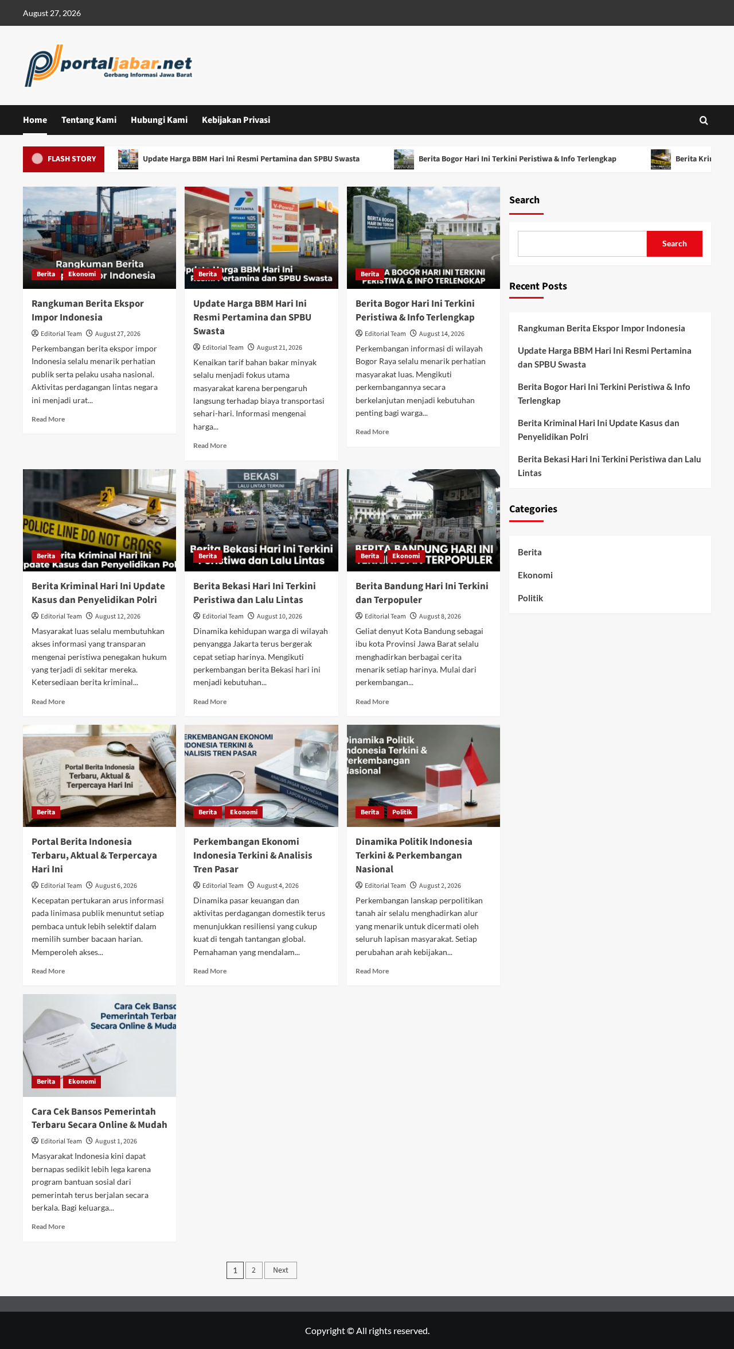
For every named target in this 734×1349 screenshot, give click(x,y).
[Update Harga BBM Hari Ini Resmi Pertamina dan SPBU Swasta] (261, 238)
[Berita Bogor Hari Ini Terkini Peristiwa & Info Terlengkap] (423, 238)
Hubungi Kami (159, 120)
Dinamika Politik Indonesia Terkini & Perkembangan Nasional (414, 855)
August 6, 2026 (116, 886)
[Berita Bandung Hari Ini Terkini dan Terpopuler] (423, 520)
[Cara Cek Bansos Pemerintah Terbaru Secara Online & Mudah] (99, 1045)
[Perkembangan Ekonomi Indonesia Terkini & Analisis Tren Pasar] (261, 776)
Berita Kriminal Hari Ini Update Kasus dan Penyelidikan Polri (98, 593)
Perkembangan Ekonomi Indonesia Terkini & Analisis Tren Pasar (253, 855)
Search (524, 200)
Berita (46, 274)
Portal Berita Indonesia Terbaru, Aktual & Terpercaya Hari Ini (94, 855)
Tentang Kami (88, 120)
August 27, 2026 (117, 334)
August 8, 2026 (440, 616)
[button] (704, 120)
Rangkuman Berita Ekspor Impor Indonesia (88, 310)
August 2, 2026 (440, 886)
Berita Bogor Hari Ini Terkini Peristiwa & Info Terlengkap (489, 159)
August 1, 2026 (116, 1141)
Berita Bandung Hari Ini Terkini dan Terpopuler (422, 593)
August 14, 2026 (441, 334)
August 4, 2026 (278, 886)
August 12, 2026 (117, 616)
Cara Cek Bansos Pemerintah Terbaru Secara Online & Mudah (99, 1118)
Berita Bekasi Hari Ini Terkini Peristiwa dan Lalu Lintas (254, 593)
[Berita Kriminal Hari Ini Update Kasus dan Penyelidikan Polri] (99, 520)
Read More (48, 419)
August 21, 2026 (279, 348)
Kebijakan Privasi (236, 120)
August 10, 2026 (279, 616)
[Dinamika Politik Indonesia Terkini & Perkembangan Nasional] (423, 776)
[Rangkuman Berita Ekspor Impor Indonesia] (99, 238)
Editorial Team (61, 334)
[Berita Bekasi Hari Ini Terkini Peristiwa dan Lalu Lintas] (261, 520)
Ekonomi (82, 274)
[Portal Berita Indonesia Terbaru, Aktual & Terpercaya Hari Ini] (99, 776)
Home (35, 120)
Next (280, 1270)
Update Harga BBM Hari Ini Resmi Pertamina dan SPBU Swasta (223, 159)
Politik (402, 812)
